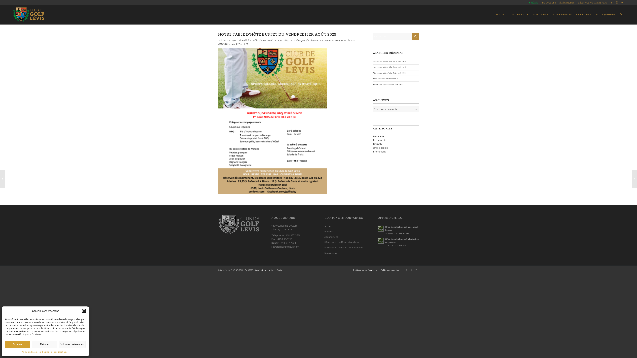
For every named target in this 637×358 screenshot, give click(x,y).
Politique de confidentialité (55, 352)
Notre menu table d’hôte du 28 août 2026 (389, 61)
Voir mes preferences (72, 344)
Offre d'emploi (380, 147)
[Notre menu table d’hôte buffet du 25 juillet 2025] (2, 179)
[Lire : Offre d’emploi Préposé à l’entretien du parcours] (381, 241)
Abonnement (331, 236)
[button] (84, 311)
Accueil (327, 226)
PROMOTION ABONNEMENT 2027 (388, 84)
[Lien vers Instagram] (616, 2)
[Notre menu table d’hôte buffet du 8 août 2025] (634, 179)
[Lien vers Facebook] (611, 2)
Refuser (44, 344)
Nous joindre (330, 252)
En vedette (379, 136)
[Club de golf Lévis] (28, 14)
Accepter (18, 344)
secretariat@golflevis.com (285, 246)
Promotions (379, 151)
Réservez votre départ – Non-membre (343, 247)
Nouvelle (378, 144)
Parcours (329, 231)
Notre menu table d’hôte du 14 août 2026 (389, 73)
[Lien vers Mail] (621, 2)
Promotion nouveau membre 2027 (386, 78)
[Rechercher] (621, 14)
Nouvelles (549, 3)
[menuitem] (533, 3)
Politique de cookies (31, 352)
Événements (567, 3)
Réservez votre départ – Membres (341, 242)
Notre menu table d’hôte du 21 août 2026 (389, 67)
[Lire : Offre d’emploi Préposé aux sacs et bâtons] (381, 229)
